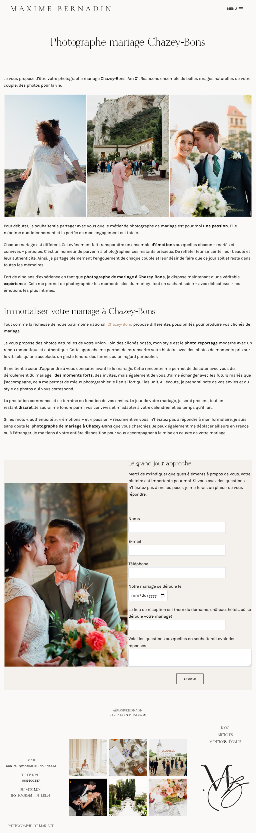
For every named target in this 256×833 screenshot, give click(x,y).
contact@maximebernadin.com (31, 766)
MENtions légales (225, 742)
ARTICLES (225, 735)
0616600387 (31, 780)
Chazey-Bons (120, 324)
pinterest (42, 795)
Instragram (21, 795)
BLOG (225, 728)
